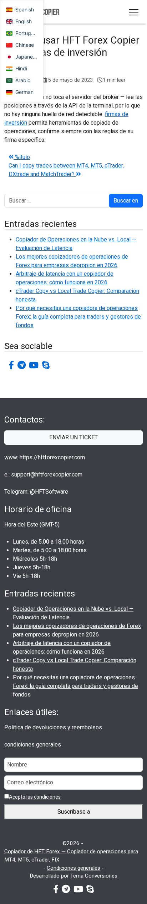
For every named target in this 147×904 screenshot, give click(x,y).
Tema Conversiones (93, 876)
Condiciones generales (73, 868)
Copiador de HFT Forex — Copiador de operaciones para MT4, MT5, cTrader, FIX (71, 855)
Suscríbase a (73, 811)
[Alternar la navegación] (134, 12)
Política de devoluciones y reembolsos (53, 727)
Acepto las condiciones (35, 797)
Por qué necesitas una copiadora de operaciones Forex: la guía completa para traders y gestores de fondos (78, 317)
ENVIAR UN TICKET (73, 437)
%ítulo (22, 157)
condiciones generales (32, 744)
